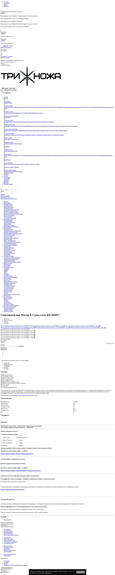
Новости (6, 181)
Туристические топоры (72, 126)
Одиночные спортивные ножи (12, 135)
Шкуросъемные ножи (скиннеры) (45, 121)
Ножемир (6, 143)
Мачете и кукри (8, 138)
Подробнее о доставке (6, 56)
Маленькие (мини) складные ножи (76, 107)
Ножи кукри (14, 139)
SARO (16, 143)
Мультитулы (7, 159)
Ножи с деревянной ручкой (59, 107)
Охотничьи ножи (8, 120)
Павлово (11, 143)
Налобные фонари (9, 171)
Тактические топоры (51, 155)
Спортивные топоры (41, 135)
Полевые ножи (44, 130)
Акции (5, 4)
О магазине (7, 177)
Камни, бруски (8, 164)
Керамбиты (7, 146)
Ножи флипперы (18, 107)
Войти (2, 47)
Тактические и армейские (11, 129)
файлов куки (48, 573)
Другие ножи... (8, 154)
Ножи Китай (7, 117)
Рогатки (97, 155)
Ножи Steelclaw (101, 107)
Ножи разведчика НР (34, 130)
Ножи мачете (7, 139)
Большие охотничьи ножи (28, 121)
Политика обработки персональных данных (15, 565)
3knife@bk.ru (5, 572)
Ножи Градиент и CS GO (17, 155)
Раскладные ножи (8, 107)
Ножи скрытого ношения (10, 151)
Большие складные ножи (45, 107)
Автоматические (8, 113)
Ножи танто (7, 155)
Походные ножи (8, 126)
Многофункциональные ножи (12, 294)
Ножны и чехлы (90, 155)
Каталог (6, 98)
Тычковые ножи (8, 149)
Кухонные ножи (81, 155)
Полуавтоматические (18, 113)
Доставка (6, 2)
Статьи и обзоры (8, 184)
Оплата (6, 175)
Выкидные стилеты (37, 113)
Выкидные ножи (8, 111)
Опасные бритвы (72, 155)
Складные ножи (8, 105)
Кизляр (20, 143)
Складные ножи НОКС (10, 218)
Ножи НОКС (63, 130)
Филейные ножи (40, 155)
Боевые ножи (7, 130)
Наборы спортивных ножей (27, 135)
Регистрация (7, 47)
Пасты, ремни (25, 164)
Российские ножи (8, 142)
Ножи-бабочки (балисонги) (11, 116)
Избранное (3, 349)
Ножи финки (25, 130)
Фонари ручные (18, 171)
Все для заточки (8, 162)
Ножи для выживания (42, 126)
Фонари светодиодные (10, 170)
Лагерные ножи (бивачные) (20, 126)
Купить (21, 346)
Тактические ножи (16, 130)
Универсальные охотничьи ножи (12, 121)
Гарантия (6, 3)
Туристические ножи (9, 124)
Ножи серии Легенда (54, 130)
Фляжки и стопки (8, 173)
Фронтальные (28, 113)
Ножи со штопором (91, 107)
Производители (8, 102)
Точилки (19, 164)
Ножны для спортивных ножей (55, 135)
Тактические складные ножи (30, 107)
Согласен (80, 572)
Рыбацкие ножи (32, 126)
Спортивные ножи (9, 133)
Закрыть (3, 13)
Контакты (6, 6)
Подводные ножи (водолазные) (57, 126)
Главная (6, 97)
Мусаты (14, 164)
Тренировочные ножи (30, 155)
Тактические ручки (62, 155)
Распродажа (7, 101)
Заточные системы (34, 164)
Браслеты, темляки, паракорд (11, 167)
